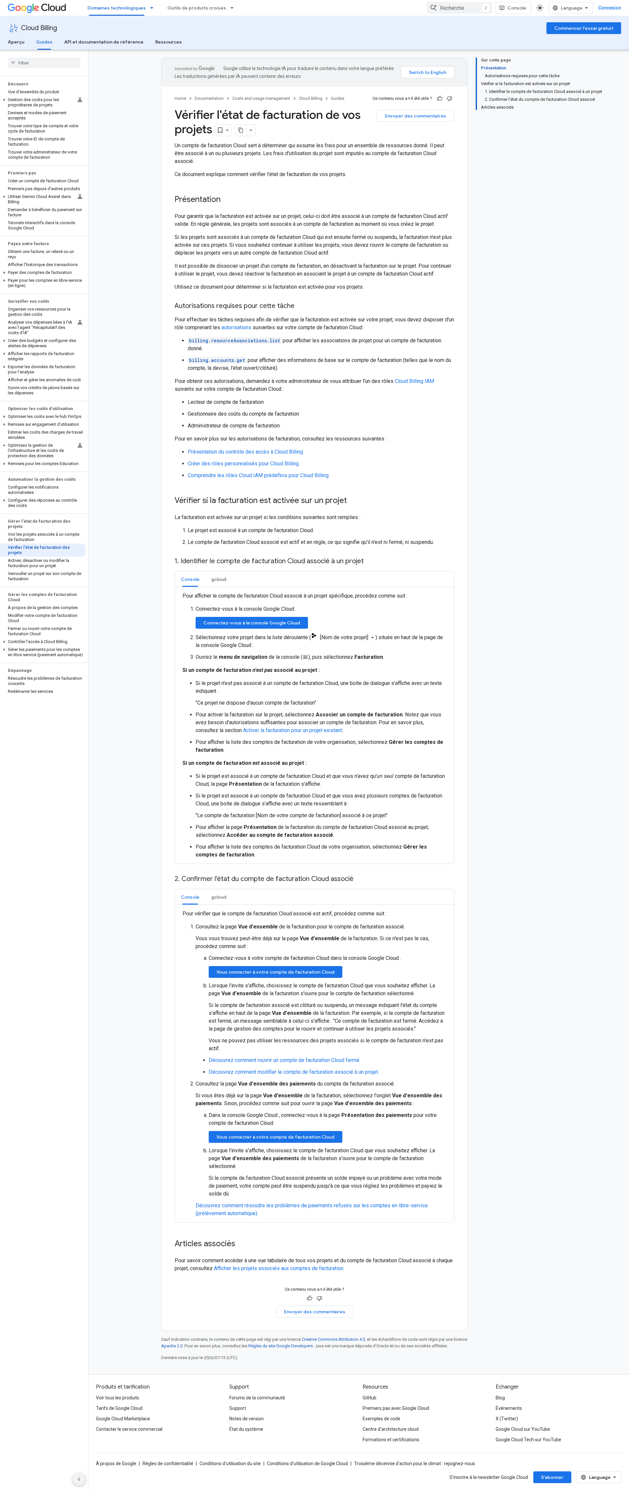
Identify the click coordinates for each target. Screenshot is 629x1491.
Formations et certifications (391, 1439)
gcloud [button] (218, 579)
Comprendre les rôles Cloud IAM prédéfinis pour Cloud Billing (258, 475)
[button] (43, 102)
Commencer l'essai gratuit (583, 28)
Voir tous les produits (117, 1397)
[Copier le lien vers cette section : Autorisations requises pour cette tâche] (301, 306)
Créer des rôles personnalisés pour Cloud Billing (243, 463)
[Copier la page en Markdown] (241, 130)
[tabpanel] (314, 725)
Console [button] (190, 579)
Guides (44, 42)
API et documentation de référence (103, 42)
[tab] (190, 579)
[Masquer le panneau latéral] (79, 1479)
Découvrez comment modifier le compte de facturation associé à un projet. (294, 1072)
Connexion (609, 7)
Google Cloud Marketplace (123, 1418)
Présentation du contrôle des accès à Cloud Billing (245, 452)
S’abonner (552, 1477)
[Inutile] (449, 98)
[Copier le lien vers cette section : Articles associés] (241, 1244)
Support (237, 1408)
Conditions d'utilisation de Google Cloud (307, 1463)
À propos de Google (116, 1463)
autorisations (236, 327)
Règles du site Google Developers (280, 1345)
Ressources (168, 42)
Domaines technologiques (116, 8)
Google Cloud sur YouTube (523, 1429)
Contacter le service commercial (129, 1429)
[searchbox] (44, 63)
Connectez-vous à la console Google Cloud (251, 623)
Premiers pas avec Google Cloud (396, 1408)
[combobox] (459, 8)
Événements (509, 1408)
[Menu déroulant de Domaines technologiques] (154, 8)
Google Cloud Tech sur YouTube (528, 1439)
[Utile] (440, 98)
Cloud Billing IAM (414, 381)
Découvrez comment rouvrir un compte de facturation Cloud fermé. (284, 1060)
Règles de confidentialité (168, 1463)
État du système (246, 1429)
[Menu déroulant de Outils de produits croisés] (234, 8)
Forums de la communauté (257, 1397)
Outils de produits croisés (196, 8)
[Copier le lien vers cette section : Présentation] (227, 200)
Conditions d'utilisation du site (230, 1463)
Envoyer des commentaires (415, 116)
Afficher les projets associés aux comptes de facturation (278, 1268)
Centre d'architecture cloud (391, 1429)
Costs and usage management (261, 98)
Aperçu (16, 42)
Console (516, 8)
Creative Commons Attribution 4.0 (333, 1339)
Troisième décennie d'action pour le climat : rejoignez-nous (414, 1463)
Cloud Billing (39, 28)
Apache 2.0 (171, 1345)
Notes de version (246, 1418)
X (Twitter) (507, 1418)
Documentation (209, 98)
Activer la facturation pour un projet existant (292, 730)
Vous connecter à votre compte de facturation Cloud (275, 972)
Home (180, 98)
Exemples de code (381, 1418)
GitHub (369, 1397)
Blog (500, 1397)
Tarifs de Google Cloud (119, 1408)
